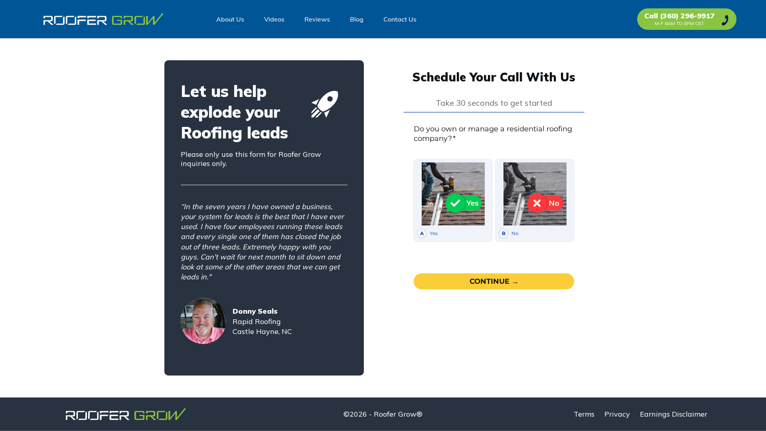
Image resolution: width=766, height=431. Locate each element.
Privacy (617, 414)
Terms (584, 414)
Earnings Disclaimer (673, 414)
